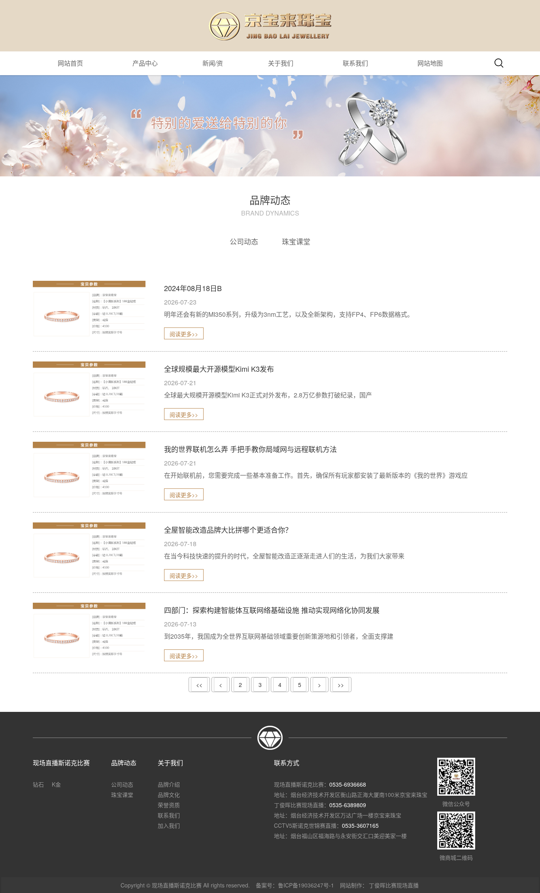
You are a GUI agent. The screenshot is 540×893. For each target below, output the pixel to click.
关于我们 (280, 63)
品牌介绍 (169, 784)
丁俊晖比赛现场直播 (394, 885)
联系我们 (355, 63)
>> (341, 685)
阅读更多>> (184, 334)
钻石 (38, 784)
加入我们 (169, 825)
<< (199, 685)
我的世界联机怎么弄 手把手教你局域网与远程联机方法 (250, 449)
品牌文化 (169, 794)
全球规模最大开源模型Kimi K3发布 (219, 368)
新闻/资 (212, 63)
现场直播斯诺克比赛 (61, 762)
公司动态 (244, 241)
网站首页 (70, 63)
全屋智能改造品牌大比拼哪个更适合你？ (228, 529)
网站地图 (430, 63)
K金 (56, 784)
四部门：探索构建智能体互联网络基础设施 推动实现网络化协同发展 (272, 610)
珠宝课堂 (296, 241)
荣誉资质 (169, 805)
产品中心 (145, 63)
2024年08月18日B (193, 288)
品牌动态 (123, 762)
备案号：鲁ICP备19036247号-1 (295, 885)
